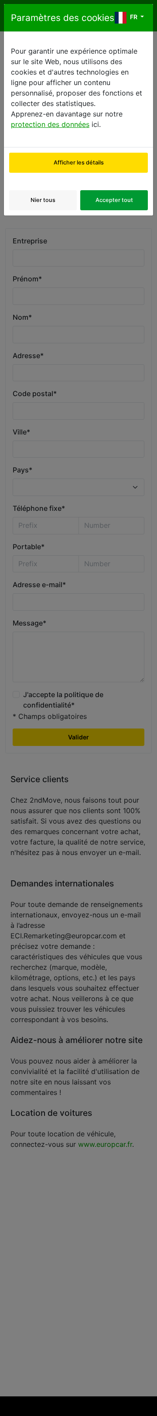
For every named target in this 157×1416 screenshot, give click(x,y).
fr (134, 17)
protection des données (50, 124)
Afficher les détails (79, 162)
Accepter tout (114, 200)
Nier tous (43, 200)
